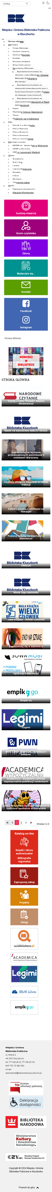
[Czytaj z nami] (22, 397)
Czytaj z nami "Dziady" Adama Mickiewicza (26, 402)
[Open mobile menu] (49, 8)
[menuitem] (16, 42)
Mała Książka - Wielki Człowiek (26, 619)
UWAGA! (26, 565)
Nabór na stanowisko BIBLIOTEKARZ (26, 430)
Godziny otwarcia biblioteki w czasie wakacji (26, 483)
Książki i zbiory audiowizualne (24, 852)
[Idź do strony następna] (26, 822)
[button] (44, 2)
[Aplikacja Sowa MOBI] (22, 666)
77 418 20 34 (28, 1062)
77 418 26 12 (15, 1062)
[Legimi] (22, 720)
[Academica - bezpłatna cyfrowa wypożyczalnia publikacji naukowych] (22, 774)
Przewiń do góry (27, 1187)
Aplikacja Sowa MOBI (26, 673)
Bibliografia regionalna (24, 860)
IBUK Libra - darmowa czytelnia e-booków (26, 753)
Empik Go (26, 700)
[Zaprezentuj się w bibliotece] (22, 639)
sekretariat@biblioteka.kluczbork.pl (24, 1073)
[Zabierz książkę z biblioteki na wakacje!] (22, 504)
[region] (26, 264)
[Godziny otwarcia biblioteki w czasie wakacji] (22, 477)
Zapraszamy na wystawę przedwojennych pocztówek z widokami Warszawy (26, 455)
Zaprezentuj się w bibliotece (26, 646)
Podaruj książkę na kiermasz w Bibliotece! (26, 537)
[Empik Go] (22, 693)
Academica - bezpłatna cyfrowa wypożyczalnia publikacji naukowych (26, 780)
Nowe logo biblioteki (26, 592)
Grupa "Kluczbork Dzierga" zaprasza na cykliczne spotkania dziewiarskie (26, 807)
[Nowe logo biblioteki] (22, 585)
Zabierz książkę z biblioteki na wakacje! (26, 510)
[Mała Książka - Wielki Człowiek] (22, 612)
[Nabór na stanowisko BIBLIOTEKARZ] (22, 423)
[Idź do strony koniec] (31, 822)
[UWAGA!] (22, 558)
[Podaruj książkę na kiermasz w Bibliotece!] (22, 531)
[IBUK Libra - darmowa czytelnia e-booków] (22, 747)
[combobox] (16, 3)
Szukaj (27, 3)
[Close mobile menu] (3, 39)
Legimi (26, 727)
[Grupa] (22, 801)
